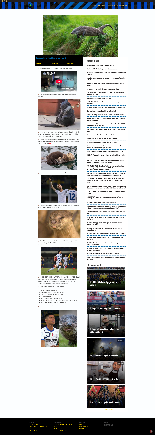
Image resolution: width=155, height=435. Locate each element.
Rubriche (103, 5)
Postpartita (39, 64)
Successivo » (109, 409)
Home (95, 5)
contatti (81, 428)
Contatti (124, 5)
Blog (98, 5)
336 (105, 409)
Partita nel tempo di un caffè (38, 427)
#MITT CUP (58, 428)
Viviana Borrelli (70, 64)
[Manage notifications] (151, 431)
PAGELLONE (33, 431)
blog (80, 424)
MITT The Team (117, 5)
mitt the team (83, 426)
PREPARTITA (33, 424)
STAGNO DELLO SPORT (62, 431)
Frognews (110, 5)
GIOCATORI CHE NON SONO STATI (63, 425)
